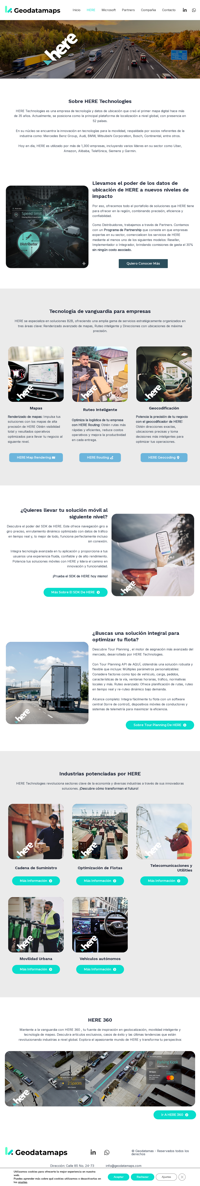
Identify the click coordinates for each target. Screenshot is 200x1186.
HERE (91, 10)
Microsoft (109, 10)
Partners (128, 10)
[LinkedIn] (185, 10)
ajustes (22, 1182)
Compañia (148, 10)
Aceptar (118, 1177)
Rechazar (142, 1177)
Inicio (76, 10)
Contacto (169, 10)
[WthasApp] (194, 10)
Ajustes (166, 1177)
